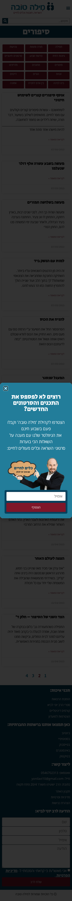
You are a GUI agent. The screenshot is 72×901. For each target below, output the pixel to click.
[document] (36, 450)
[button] (5, 388)
